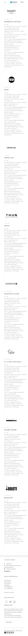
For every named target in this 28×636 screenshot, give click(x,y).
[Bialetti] (11, 487)
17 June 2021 (7, 155)
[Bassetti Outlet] (11, 11)
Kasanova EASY (11, 294)
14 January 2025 (7, 87)
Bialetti (8, 498)
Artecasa (9, 158)
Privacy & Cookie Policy (9, 592)
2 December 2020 (8, 495)
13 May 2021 (6, 223)
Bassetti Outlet (12, 22)
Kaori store (10, 430)
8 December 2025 (8, 19)
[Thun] (11, 215)
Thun (7, 226)
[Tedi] (11, 79)
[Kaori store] (11, 419)
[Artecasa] (11, 147)
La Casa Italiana (12, 362)
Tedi (6, 90)
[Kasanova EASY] (11, 283)
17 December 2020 (8, 291)
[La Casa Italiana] (11, 351)
